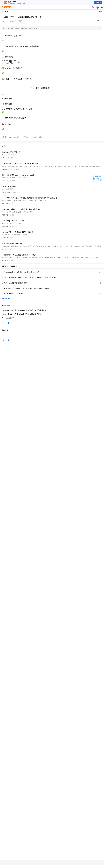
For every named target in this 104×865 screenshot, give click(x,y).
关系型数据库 (25, 137)
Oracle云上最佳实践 (8, 318)
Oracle (34, 137)
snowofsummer (6, 192)
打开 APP (98, 3)
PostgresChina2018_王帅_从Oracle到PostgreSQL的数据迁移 (21, 314)
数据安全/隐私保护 (14, 137)
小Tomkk (4, 158)
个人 (100, 11)
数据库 (41, 137)
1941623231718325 (7, 169)
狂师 (3, 249)
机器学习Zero (5, 181)
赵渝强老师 (5, 260)
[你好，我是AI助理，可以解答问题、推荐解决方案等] (92, 7)
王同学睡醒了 (5, 238)
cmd (20, 36)
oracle (4, 335)
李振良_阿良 (5, 203)
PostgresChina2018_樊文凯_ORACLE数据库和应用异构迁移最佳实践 (24, 310)
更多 (3, 323)
